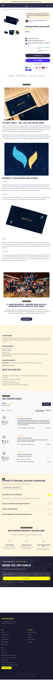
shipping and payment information (7, 662)
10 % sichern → (26, 578)
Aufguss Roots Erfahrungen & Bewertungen (9, 665)
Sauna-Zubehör (4, 644)
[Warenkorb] (50, 5)
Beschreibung (11, 75)
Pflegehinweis (41, 75)
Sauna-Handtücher (4, 639)
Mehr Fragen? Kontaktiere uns (12, 487)
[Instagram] (2, 626)
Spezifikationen (32, 75)
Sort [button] (3, 410)
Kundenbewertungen (21, 75)
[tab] (39, 411)
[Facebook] (4, 626)
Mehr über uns (26, 319)
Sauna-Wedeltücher (5, 641)
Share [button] (33, 427)
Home (3, 9)
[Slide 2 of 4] (11, 32)
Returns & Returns (4, 660)
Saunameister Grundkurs (32, 632)
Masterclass (30, 637)
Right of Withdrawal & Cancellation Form (9, 655)
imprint (2, 650)
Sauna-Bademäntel (5, 634)
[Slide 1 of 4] (6, 32)
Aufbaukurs (30, 634)
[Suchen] (47, 5)
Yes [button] (28, 427)
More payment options (38, 63)
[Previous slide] (5, 20)
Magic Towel (3, 632)
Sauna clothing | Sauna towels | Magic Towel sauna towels (15, 9)
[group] (9, 403)
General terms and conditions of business (9, 657)
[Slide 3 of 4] (17, 32)
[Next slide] (17, 20)
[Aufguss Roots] (26, 5)
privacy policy (3, 652)
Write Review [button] (46, 404)
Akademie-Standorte (31, 639)
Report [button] (30, 427)
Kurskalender (30, 641)
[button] (29, 29)
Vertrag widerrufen (6, 667)
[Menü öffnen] (13, 5)
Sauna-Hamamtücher (5, 637)
